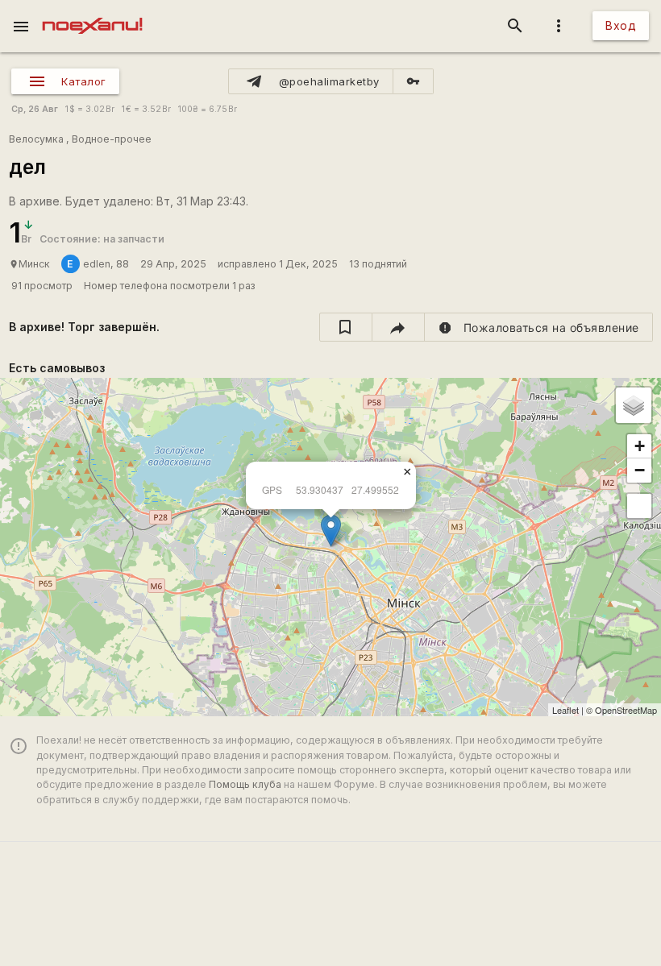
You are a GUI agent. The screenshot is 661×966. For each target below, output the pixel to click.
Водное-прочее (112, 139)
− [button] (639, 470)
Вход (620, 25)
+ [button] (639, 446)
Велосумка (36, 139)
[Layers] (633, 405)
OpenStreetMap (626, 709)
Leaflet (565, 709)
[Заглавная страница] (92, 11)
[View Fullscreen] (639, 506)
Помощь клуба (245, 784)
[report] (539, 327)
